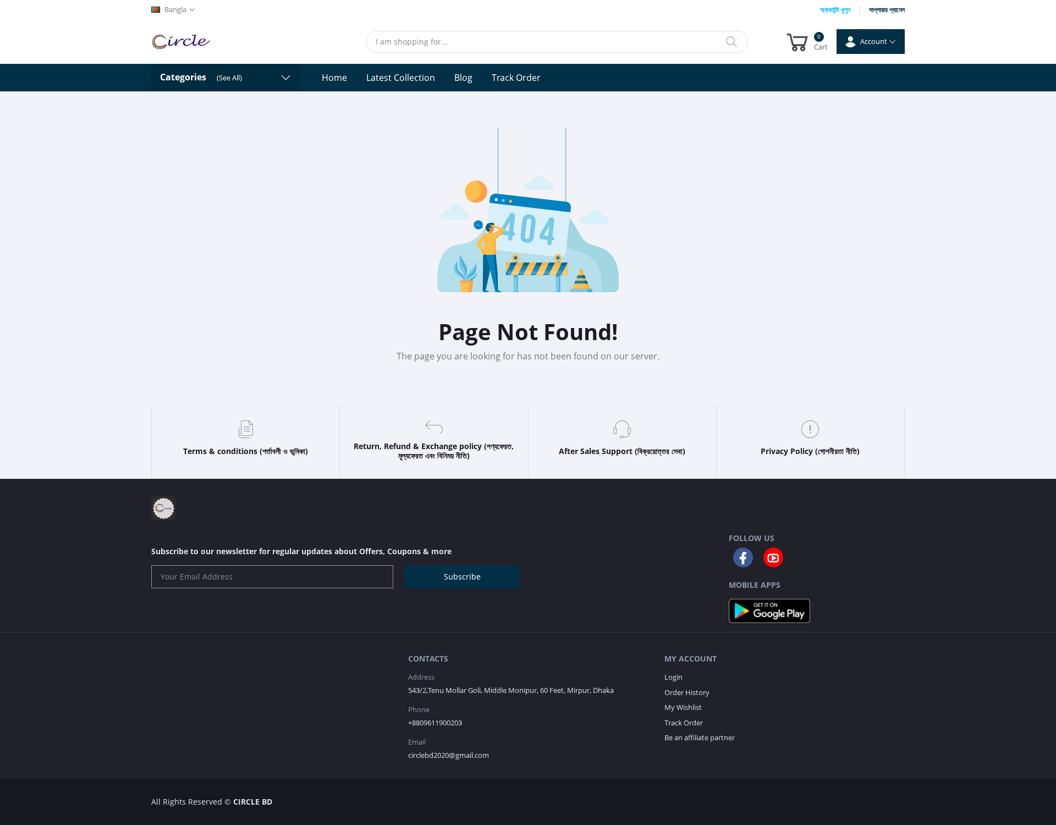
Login (673, 677)
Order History (687, 692)
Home (334, 78)
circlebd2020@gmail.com (448, 755)
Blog (463, 78)
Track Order (516, 78)
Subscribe (462, 576)
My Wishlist (683, 707)
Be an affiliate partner (699, 737)
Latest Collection (400, 78)
